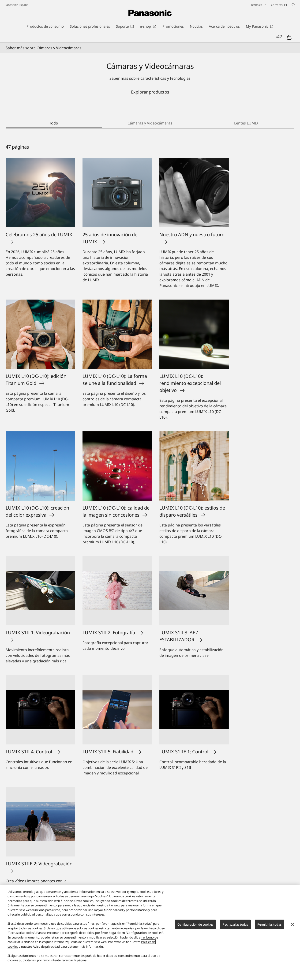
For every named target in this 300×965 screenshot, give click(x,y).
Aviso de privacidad (46, 946)
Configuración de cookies (195, 924)
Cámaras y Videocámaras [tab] (150, 123)
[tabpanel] (150, 530)
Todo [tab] (53, 123)
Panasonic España (16, 5)
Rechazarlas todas (235, 924)
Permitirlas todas (269, 924)
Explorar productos (150, 92)
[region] (150, 925)
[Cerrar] (292, 924)
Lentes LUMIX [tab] (246, 123)
